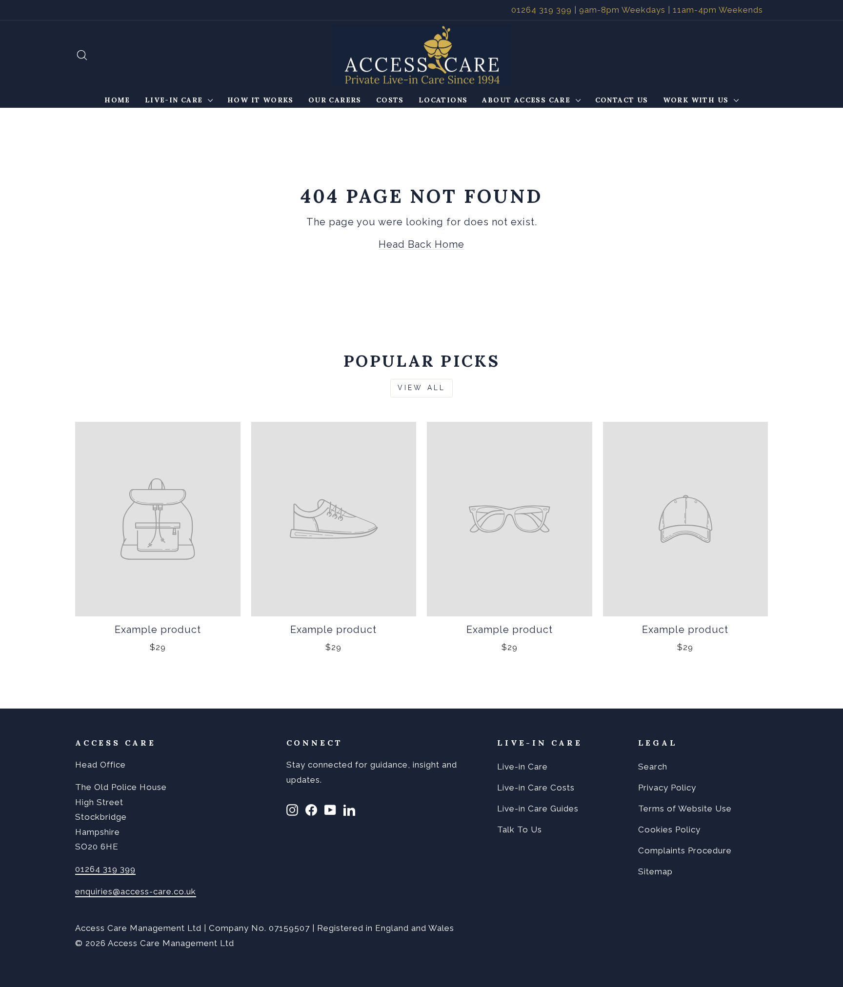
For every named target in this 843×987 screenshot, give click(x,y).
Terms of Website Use (685, 808)
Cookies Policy (669, 829)
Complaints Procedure (685, 850)
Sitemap (655, 871)
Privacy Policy (667, 787)
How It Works (260, 100)
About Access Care (527, 100)
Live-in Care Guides (538, 808)
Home (117, 100)
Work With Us (697, 100)
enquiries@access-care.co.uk (135, 891)
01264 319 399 (105, 869)
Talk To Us (519, 829)
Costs (390, 100)
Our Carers (334, 100)
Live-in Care (175, 100)
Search (652, 766)
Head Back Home (421, 244)
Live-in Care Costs (536, 787)
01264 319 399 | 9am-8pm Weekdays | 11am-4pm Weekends (637, 10)
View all (422, 388)
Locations (443, 100)
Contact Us (621, 100)
